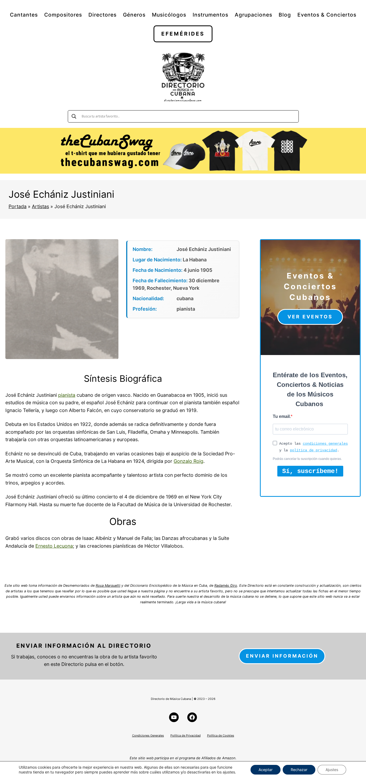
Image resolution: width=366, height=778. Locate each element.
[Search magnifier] (74, 116)
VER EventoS (310, 316)
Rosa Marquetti (108, 586)
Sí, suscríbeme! (310, 471)
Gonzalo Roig (188, 461)
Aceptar (265, 769)
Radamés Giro (225, 586)
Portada (18, 206)
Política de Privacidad (185, 735)
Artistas (40, 206)
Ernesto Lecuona (54, 546)
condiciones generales (325, 443)
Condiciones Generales (148, 735)
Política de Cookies (220, 735)
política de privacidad (313, 450)
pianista (66, 395)
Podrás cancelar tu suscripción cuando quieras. (307, 459)
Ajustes (332, 769)
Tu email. (282, 416)
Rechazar (299, 769)
